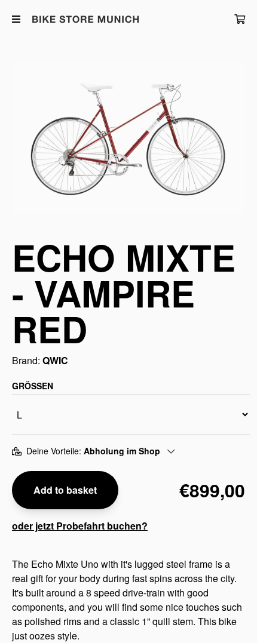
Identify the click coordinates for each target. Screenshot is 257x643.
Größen (32, 386)
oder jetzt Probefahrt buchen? (80, 526)
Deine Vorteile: (93, 451)
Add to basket (65, 490)
